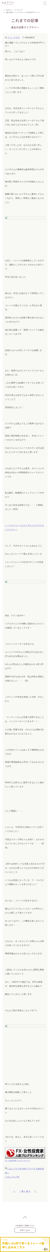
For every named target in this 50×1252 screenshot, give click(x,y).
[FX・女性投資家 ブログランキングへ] (25, 1153)
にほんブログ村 (12, 1177)
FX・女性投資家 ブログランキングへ (17, 1161)
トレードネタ (14, 37)
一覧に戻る (25, 1191)
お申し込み (25, 1230)
